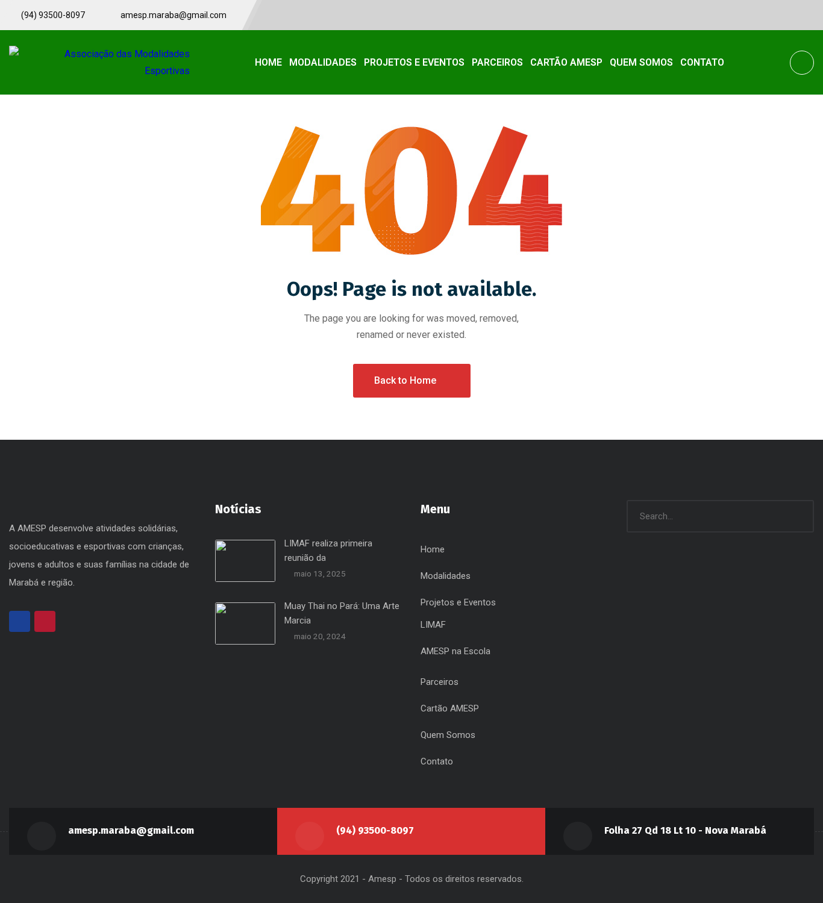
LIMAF (433, 624)
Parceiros (439, 681)
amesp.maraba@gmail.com (131, 830)
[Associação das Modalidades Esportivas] (99, 62)
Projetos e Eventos (458, 602)
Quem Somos (448, 735)
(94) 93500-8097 (375, 830)
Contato (437, 761)
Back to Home (405, 380)
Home (433, 549)
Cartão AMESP (450, 708)
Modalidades (446, 575)
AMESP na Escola (455, 651)
